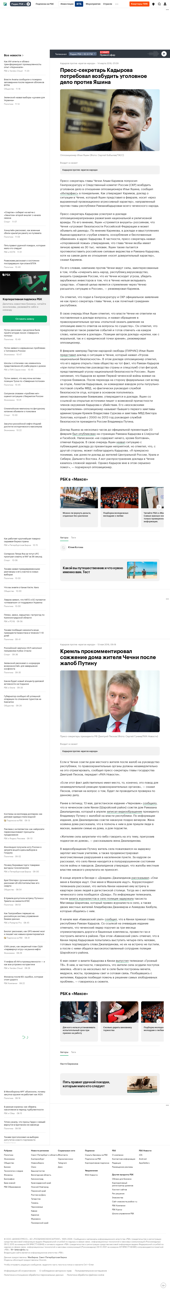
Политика (8, 103)
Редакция (116, 1162)
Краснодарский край (41, 1182)
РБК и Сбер (9, 1112)
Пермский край (38, 1190)
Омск (33, 1166)
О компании (117, 1154)
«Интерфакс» (69, 193)
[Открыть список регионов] (153, 4)
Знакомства (117, 1197)
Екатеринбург (37, 1158)
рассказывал (140, 877)
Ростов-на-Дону (38, 1194)
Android (143, 1158)
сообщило (150, 803)
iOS (140, 1154)
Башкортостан (38, 1170)
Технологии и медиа (13, 1170)
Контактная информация (123, 1158)
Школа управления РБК (123, 1213)
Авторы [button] (64, 537)
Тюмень (34, 1202)
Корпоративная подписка (97, 1162)
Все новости (12, 55)
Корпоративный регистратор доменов (122, 1184)
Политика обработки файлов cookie (85, 1274)
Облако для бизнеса (121, 1178)
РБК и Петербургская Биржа (17, 544)
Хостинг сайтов (119, 1189)
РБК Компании (10, 982)
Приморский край (39, 1222)
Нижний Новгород (39, 1186)
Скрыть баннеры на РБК (96, 1154)
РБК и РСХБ (9, 620)
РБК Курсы (117, 1209)
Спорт (7, 221)
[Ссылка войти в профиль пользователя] (165, 3)
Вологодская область (41, 1174)
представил (68, 354)
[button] (153, 4)
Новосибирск (37, 1162)
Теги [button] (73, 537)
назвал (120, 441)
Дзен (60, 1166)
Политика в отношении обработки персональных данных (34, 1274)
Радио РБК (17, 4)
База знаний (9, 1182)
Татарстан (36, 1198)
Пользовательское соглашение (91, 1270)
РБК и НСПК (9, 251)
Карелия (35, 1214)
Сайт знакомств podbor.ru (124, 1201)
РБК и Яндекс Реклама (14, 838)
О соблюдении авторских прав (55, 1270)
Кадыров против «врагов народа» (77, 63)
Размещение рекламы (122, 1166)
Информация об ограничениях (20, 1270)
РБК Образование (12, 1186)
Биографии (9, 1178)
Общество (9, 88)
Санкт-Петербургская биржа (53, 1257)
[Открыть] (24, 4)
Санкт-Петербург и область (44, 1154)
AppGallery (144, 1162)
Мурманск (36, 1218)
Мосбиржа (33, 1257)
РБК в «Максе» (74, 479)
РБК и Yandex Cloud (13, 70)
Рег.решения (118, 1193)
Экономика (9, 354)
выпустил (122, 960)
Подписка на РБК (93, 1158)
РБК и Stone (9, 687)
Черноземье (37, 1206)
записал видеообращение (124, 811)
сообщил (111, 919)
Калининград (37, 1178)
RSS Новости (91, 1174)
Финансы (8, 1174)
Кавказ (34, 1210)
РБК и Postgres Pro (13, 922)
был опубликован (84, 433)
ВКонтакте (63, 1154)
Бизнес (7, 1166)
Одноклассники (65, 1158)
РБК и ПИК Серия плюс (15, 369)
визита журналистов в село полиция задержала (101, 898)
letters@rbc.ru (21, 1249)
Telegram (62, 1162)
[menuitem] (45, 4)
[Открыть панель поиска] (159, 4)
